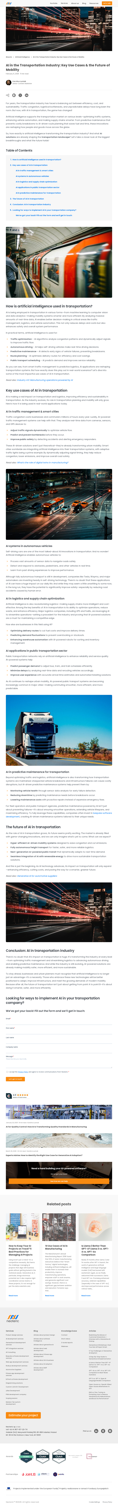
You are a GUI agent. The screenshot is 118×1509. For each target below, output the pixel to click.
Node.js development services (16, 1366)
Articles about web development (40, 1349)
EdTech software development (17, 1379)
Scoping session (11, 1398)
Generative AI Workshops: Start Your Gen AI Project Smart (100, 1346)
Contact (64, 1335)
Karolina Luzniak (19, 81)
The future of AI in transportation (28, 198)
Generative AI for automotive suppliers (37, 875)
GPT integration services (14, 1348)
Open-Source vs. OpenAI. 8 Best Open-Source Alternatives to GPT (100, 1386)
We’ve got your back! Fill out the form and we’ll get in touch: (44, 215)
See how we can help (59, 1181)
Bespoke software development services (17, 1357)
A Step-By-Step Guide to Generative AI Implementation (100, 1358)
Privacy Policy (107, 1502)
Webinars (64, 1346)
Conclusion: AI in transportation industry (32, 204)
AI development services (15, 1339)
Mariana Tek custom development (13, 1403)
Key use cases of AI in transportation (30, 165)
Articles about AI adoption (43, 1364)
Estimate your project (23, 1415)
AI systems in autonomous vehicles (32, 176)
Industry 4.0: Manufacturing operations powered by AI (45, 380)
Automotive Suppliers (13, 1370)
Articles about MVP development (40, 1369)
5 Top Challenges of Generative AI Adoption (100, 1352)
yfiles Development (13, 1391)
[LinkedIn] (26, 95)
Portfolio (53, 3)
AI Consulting (10, 1352)
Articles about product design (44, 1335)
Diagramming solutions (14, 1383)
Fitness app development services (15, 1374)
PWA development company (16, 1394)
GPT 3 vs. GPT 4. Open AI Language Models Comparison (100, 1380)
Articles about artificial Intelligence (42, 1340)
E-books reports (67, 1343)
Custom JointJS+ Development (17, 1387)
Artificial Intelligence (22, 57)
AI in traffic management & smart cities (34, 170)
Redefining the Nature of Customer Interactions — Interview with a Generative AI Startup (99, 1338)
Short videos (65, 1339)
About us (75, 3)
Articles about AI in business (44, 1360)
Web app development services (17, 1362)
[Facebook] (14, 95)
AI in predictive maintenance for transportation (38, 193)
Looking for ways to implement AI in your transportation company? (44, 210)
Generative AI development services (16, 1344)
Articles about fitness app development (43, 1355)
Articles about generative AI (43, 1345)
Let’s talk (107, 3)
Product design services (14, 1335)
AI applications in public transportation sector (37, 187)
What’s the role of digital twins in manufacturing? (42, 462)
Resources (94, 3)
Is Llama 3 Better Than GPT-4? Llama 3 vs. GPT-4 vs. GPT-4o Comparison (100, 1365)
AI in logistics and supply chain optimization (36, 181)
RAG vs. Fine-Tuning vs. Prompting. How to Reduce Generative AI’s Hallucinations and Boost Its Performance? (99, 1395)
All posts (9, 57)
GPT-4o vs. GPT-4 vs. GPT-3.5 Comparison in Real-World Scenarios (99, 1373)
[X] (20, 95)
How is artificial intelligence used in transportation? (37, 159)
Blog (84, 3)
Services (64, 3)
